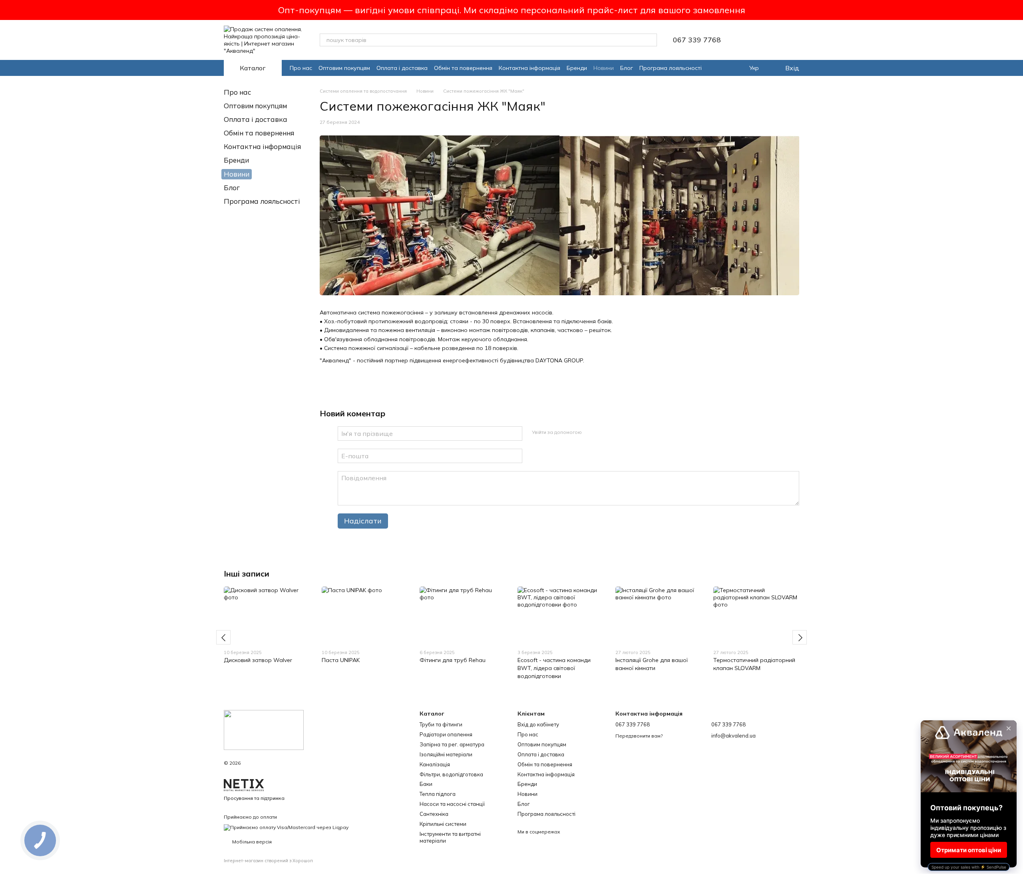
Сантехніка (434, 814)
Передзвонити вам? (639, 736)
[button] (1016, 10)
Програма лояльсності (670, 68)
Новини (603, 68)
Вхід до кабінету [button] (538, 724)
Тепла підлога (438, 794)
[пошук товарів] (650, 40)
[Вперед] (799, 637)
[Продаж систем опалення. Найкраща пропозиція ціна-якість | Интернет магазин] (264, 729)
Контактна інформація (529, 68)
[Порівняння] (772, 40)
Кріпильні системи (443, 824)
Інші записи (246, 574)
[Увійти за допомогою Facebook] (590, 432)
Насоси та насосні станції (452, 804)
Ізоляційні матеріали (446, 754)
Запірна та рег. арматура (452, 744)
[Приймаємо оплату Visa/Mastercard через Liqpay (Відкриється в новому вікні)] (286, 827)
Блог (626, 68)
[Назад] (223, 637)
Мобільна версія (251, 842)
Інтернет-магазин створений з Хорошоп (268, 860)
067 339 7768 (697, 40)
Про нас (301, 68)
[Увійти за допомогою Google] (603, 432)
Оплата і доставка (402, 68)
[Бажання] (751, 40)
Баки (426, 784)
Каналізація (435, 764)
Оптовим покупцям (344, 68)
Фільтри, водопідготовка (451, 774)
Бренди (577, 68)
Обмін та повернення (463, 68)
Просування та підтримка (254, 798)
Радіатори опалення (446, 734)
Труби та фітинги (441, 724)
